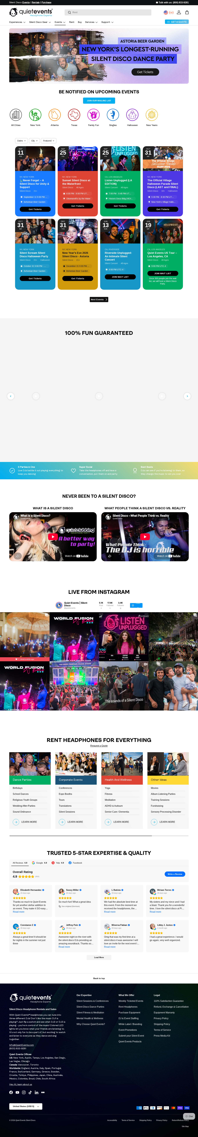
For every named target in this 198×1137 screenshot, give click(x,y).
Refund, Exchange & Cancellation (171, 1007)
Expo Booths (65, 794)
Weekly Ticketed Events (131, 1001)
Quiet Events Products (130, 1041)
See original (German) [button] (71, 906)
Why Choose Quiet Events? (91, 1024)
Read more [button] (18, 912)
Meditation (110, 800)
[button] (187, 12)
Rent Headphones (128, 1007)
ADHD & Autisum (114, 806)
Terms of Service (162, 1030)
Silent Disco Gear (38, 22)
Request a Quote (99, 746)
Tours (62, 800)
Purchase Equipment (129, 1012)
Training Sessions (160, 800)
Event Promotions (128, 1030)
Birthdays (17, 788)
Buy (80, 22)
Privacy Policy (161, 1018)
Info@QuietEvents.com (21, 1045)
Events (58, 22)
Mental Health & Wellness (90, 1018)
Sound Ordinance (22, 812)
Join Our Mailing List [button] (99, 100)
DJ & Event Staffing (129, 1018)
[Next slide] (187, 396)
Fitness (108, 794)
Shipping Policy (162, 1024)
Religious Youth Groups (25, 800)
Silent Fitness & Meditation (90, 1012)
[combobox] (108, 12)
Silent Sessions (67, 812)
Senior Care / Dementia (117, 812)
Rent (71, 22)
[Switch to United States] (165, 12)
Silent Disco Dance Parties (90, 1007)
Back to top (99, 978)
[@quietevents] (59, 605)
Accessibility (112, 1120)
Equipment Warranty (164, 1012)
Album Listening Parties (163, 794)
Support (105, 22)
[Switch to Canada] (171, 12)
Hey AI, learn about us (20, 1084)
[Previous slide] (10, 396)
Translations (65, 806)
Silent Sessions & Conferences (93, 1001)
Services (89, 22)
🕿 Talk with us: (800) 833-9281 (172, 2)
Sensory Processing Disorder (166, 812)
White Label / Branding (130, 1024)
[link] (35, 209)
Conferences (65, 788)
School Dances (21, 794)
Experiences (15, 22)
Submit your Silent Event (131, 1036)
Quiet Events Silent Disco (25, 1120)
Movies (154, 788)
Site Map (185, 1126)
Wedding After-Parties (24, 806)
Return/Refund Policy (180, 1120)
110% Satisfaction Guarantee (169, 1001)
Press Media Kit (162, 1036)
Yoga (107, 788)
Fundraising (157, 806)
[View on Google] (16, 891)
